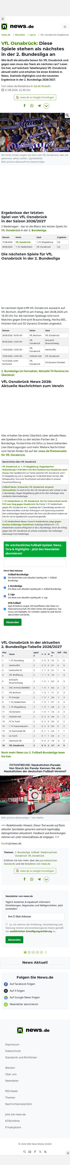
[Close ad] (2, 18)
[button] (35, 97)
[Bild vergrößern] (67, 115)
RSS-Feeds (11, 1091)
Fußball (35, 852)
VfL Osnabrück (36, 855)
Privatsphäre (13, 1127)
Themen (10, 1097)
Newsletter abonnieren (23, 1004)
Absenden (12, 622)
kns (3, 843)
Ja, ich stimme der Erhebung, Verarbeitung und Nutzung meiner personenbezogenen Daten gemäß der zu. (34, 928)
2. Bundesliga (22, 852)
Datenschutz (13, 1051)
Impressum (12, 1044)
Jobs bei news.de (15, 1114)
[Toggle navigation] (65, 26)
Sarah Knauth (42, 86)
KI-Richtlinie (12, 1121)
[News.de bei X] (40, 1151)
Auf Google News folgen (24, 997)
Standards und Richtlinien (21, 1057)
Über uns (11, 1074)
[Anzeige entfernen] (67, 1153)
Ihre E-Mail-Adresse (14, 570)
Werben (10, 1068)
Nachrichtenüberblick (18, 1104)
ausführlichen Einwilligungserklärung (31, 931)
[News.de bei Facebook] (35, 1151)
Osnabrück (21, 855)
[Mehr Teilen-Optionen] (46, 106)
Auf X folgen (17, 990)
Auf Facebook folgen (22, 984)
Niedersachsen (49, 852)
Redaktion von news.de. (38, 863)
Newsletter (12, 1080)
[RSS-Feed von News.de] (45, 1151)
